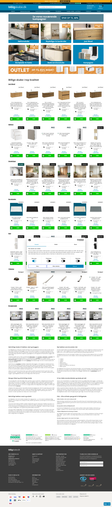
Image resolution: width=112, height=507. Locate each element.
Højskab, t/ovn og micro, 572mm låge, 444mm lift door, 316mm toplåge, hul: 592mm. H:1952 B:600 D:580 (96, 144)
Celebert (58, 496)
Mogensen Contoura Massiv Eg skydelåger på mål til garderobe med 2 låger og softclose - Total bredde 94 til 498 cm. (64, 182)
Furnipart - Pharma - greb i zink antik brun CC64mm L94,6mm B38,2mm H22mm (16, 288)
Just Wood (11, 84)
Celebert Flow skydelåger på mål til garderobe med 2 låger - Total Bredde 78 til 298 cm (16, 181)
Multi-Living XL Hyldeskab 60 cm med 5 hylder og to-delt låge (48, 144)
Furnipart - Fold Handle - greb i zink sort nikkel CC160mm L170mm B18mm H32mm (80, 288)
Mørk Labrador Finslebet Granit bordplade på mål (48, 218)
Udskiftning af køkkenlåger (61, 465)
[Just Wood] (88, 33)
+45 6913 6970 (94, 3)
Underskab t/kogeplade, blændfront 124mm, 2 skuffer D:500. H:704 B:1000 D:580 (16, 144)
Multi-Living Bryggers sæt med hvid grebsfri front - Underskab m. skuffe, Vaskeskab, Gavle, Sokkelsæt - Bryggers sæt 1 (80, 326)
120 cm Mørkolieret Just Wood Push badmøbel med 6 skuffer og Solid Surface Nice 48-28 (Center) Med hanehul (96, 104)
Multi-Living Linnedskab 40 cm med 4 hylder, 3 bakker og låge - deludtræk (80, 144)
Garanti (33, 462)
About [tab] (75, 244)
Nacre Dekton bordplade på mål (80, 218)
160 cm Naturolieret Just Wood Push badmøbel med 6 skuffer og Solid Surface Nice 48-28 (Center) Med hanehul (16, 104)
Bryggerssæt (12, 306)
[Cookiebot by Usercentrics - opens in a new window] (78, 240)
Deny (37, 266)
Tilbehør (99, 11)
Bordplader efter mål (60, 463)
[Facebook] (33, 497)
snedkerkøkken (94, 371)
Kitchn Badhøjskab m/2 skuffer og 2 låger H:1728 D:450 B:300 (95, 253)
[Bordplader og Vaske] (23, 54)
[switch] (49, 261)
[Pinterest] (37, 497)
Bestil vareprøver (35, 479)
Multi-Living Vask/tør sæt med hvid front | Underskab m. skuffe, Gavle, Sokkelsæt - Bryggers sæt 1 (48, 325)
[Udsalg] (56, 21)
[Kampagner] (88, 54)
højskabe (51, 356)
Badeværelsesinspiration (61, 461)
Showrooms (58, 466)
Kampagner (58, 469)
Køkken (13, 11)
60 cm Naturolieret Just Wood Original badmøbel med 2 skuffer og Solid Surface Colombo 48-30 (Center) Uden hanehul (64, 105)
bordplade (18, 364)
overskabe (40, 356)
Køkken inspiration (59, 460)
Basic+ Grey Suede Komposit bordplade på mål (64, 218)
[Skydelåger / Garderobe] (56, 33)
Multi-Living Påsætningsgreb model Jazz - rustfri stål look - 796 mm (48, 288)
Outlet (57, 467)
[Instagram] (40, 497)
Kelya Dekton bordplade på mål (32, 218)
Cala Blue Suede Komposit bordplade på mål (95, 218)
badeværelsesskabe (12, 359)
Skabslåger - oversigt (60, 456)
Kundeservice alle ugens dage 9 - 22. (16, 482)
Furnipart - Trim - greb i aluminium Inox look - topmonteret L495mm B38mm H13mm (96, 289)
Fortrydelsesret (35, 484)
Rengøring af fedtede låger (61, 457)
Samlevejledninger (35, 458)
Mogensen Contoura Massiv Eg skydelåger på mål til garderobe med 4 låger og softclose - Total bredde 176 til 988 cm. (32, 182)
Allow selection (56, 266)
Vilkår (33, 483)
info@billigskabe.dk (12, 463)
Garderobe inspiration (60, 462)
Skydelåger (12, 161)
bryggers (38, 358)
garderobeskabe (17, 360)
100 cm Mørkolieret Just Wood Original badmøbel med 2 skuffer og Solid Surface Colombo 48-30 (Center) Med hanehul (32, 105)
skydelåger (29, 360)
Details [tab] (56, 244)
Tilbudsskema (35, 482)
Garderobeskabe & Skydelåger (43, 11)
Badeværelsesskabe (25, 11)
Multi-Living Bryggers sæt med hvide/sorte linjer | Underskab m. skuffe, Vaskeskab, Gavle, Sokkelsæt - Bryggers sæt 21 (64, 326)
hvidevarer (18, 385)
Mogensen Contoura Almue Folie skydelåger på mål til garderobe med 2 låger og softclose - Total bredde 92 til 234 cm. (96, 182)
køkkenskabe (32, 356)
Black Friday (34, 478)
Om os (33, 477)
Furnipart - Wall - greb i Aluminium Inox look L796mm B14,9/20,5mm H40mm (64, 288)
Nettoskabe (64, 496)
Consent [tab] (36, 244)
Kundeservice (34, 456)
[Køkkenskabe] (23, 33)
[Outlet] (56, 73)
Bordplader (58, 11)
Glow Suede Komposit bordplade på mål (16, 218)
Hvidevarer (88, 11)
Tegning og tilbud (35, 460)
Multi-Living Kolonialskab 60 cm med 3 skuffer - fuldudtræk (64, 144)
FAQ (33, 457)
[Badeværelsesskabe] (56, 54)
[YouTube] (44, 497)
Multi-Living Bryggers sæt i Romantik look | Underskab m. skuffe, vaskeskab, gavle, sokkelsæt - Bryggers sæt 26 (16, 325)
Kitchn (70, 496)
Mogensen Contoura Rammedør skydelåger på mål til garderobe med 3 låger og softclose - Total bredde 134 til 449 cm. (48, 182)
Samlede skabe (35, 461)
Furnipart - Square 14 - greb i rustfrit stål (32, 288)
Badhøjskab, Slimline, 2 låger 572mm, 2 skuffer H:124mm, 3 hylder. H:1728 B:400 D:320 (16, 253)
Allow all (75, 266)
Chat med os (89, 8)
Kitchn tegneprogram (60, 458)
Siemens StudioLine (59, 470)
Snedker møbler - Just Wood (73, 11)
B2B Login (34, 481)
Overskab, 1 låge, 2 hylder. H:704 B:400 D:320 (32, 143)
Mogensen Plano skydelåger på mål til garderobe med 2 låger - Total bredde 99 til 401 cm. (80, 181)
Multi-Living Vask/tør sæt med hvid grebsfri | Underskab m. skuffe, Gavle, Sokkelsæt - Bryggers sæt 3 (32, 325)
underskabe (44, 356)
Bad (9, 233)
